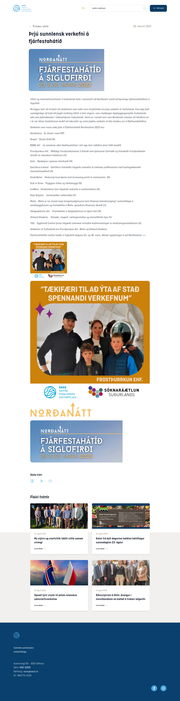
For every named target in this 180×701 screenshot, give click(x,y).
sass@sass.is (30, 671)
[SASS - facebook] (154, 688)
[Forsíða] (22, 8)
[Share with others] (50, 481)
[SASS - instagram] (163, 688)
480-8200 (24, 667)
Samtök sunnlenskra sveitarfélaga (24, 650)
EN (83, 8)
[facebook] (32, 481)
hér (144, 235)
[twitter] (41, 481)
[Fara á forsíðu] (90, 635)
